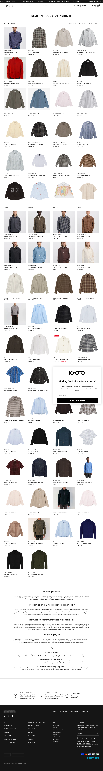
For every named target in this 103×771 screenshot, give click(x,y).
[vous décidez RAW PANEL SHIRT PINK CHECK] (64, 99)
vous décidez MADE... (10, 451)
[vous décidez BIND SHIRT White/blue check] (88, 437)
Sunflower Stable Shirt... (36, 83)
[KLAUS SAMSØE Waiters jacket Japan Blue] (88, 529)
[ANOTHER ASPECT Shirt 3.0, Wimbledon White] (88, 252)
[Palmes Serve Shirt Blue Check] (88, 130)
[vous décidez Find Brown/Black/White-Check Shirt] (88, 406)
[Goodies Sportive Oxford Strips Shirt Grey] (39, 160)
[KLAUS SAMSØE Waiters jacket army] (39, 559)
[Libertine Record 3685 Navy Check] (88, 345)
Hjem (5, 10)
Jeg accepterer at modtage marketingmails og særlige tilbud (88, 738)
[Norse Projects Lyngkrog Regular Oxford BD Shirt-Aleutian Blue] (88, 38)
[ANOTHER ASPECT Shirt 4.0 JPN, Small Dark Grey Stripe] (15, 222)
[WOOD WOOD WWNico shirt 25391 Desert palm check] (64, 283)
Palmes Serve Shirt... (83, 144)
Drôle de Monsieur (9, 388)
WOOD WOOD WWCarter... (85, 298)
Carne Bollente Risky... (35, 206)
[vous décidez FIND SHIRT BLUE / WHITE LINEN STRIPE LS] (64, 529)
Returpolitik (56, 735)
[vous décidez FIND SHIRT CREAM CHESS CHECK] (15, 498)
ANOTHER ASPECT (8, 50)
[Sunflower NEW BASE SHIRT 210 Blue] (39, 314)
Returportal (56, 737)
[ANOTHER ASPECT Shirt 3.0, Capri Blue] (88, 467)
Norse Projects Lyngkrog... (62, 52)
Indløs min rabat (77, 400)
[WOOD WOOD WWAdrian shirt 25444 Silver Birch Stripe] (15, 283)
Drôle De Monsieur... (10, 390)
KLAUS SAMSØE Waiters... (11, 83)
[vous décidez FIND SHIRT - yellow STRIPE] (15, 130)
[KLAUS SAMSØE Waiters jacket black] (15, 559)
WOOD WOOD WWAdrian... (12, 298)
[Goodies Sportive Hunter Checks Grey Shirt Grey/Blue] (64, 160)
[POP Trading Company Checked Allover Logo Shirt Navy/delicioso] (64, 130)
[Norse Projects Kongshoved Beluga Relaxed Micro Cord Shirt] (39, 375)
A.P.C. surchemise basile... (60, 359)
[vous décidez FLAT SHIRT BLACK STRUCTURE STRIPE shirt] (39, 437)
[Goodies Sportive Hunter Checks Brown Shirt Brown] (88, 160)
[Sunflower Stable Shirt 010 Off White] (64, 68)
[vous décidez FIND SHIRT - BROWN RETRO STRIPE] (15, 529)
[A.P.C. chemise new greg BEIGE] (39, 345)
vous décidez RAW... (59, 114)
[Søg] (95, 6)
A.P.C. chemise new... (34, 359)
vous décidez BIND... (83, 206)
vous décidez (56, 112)
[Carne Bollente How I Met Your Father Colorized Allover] (64, 191)
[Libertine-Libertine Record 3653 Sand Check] (15, 406)
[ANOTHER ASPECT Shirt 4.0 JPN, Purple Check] (15, 38)
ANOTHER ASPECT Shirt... (11, 52)
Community (65, 6)
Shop (9, 10)
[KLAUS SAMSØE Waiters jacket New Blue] (64, 437)
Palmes (79, 142)
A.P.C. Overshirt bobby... (60, 329)
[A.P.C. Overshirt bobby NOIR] (64, 314)
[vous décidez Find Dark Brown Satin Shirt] (64, 406)
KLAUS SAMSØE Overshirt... (61, 513)
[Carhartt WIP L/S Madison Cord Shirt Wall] (39, 498)
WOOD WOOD (7, 296)
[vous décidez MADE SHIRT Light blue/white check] (15, 437)
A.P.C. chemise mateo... (84, 329)
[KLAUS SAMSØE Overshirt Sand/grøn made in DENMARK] (39, 529)
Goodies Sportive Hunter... (61, 175)
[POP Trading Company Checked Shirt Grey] (39, 130)
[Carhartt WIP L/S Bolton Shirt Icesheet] (39, 99)
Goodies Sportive (33, 173)
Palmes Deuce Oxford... (11, 175)
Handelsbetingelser (58, 730)
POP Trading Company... (36, 144)
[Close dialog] (99, 368)
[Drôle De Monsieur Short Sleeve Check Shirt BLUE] (15, 375)
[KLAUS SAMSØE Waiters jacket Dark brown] (64, 467)
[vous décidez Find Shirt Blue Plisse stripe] (39, 406)
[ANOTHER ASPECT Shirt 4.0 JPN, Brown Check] (88, 222)
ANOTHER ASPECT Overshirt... (37, 237)
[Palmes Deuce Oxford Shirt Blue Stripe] (15, 160)
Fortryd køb (56, 739)
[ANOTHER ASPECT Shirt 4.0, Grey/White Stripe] (15, 314)
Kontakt (55, 728)
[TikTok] (13, 716)
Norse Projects (57, 50)
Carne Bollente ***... (10, 206)
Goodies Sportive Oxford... (37, 175)
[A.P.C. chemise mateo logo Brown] (15, 345)
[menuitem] (22, 6)
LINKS (54, 722)
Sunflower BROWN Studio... (37, 52)
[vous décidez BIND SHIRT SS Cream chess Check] (88, 191)
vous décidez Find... (34, 421)
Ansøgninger (56, 742)
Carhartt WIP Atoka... (84, 83)
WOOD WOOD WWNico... (35, 298)
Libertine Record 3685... (84, 359)
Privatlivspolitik (57, 732)
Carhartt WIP (81, 81)
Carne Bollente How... (60, 206)
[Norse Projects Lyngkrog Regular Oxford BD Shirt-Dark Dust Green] (64, 38)
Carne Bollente (8, 204)
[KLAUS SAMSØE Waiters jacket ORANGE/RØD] (15, 68)
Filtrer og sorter (12, 23)
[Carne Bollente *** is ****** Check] (15, 191)
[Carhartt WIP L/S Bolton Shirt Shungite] (15, 99)
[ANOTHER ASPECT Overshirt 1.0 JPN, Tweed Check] (39, 222)
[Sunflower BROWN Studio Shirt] (39, 38)
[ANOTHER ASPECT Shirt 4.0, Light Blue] (39, 252)
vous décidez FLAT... (34, 451)
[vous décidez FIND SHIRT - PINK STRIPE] (88, 498)
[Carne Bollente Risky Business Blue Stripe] (39, 191)
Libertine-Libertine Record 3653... (14, 421)
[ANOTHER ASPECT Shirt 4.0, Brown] (64, 252)
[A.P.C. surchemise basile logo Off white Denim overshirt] (64, 345)
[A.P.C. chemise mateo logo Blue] (88, 314)
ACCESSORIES (44, 6)
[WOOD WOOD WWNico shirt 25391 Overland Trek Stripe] (39, 283)
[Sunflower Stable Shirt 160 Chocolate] (39, 68)
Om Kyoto (56, 725)
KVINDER (29, 6)
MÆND (21, 6)
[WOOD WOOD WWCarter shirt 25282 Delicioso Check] (88, 283)
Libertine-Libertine (82, 357)
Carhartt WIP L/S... (10, 114)
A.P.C (54, 326)
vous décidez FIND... (10, 144)
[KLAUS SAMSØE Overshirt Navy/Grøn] (64, 498)
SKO (35, 6)
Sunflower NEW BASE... (35, 329)
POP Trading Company (34, 142)
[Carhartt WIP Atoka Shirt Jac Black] (88, 68)
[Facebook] (6, 716)
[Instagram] (9, 716)
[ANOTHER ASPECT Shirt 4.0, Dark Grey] (15, 252)
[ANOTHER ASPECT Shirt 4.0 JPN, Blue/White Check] (64, 222)
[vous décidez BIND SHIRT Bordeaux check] (15, 467)
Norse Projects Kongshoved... (38, 390)
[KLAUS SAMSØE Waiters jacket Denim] (39, 467)
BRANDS (53, 6)
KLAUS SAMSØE (8, 81)
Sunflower (31, 50)
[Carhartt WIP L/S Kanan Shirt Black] (88, 99)
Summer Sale (56, 1)
